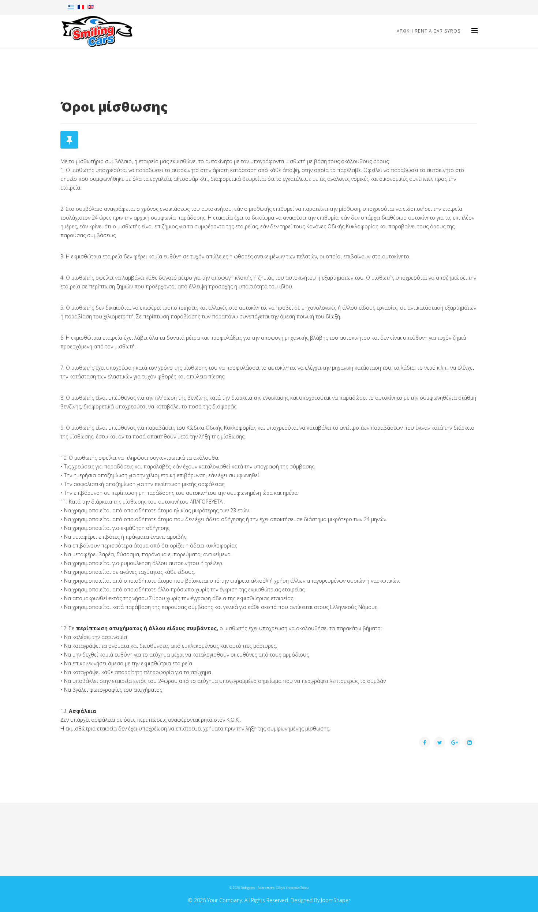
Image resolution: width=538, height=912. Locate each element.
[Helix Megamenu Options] (474, 30)
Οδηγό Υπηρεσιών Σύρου (292, 888)
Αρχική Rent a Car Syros (428, 31)
